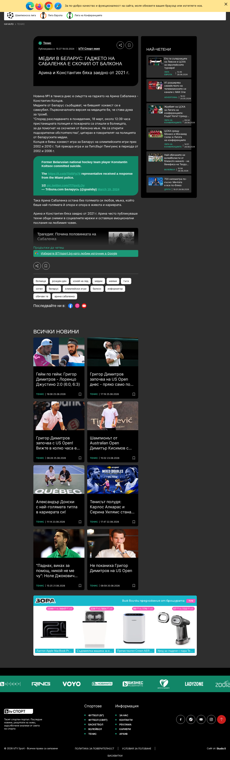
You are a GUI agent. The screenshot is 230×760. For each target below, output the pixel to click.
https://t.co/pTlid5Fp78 (64, 173)
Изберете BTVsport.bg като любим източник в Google (79, 253)
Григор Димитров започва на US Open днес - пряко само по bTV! (110, 379)
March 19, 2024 (108, 189)
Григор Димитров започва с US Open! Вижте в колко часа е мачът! (56, 443)
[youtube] (201, 719)
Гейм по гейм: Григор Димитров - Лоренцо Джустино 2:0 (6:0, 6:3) (58, 379)
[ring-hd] (38, 683)
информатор (115, 288)
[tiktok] (190, 719)
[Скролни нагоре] (221, 719)
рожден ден (59, 281)
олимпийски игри (75, 288)
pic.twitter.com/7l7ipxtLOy (66, 185)
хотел (39, 288)
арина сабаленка (64, 296)
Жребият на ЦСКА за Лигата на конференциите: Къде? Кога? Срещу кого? (175, 111)
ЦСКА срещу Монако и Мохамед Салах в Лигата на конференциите (175, 135)
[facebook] (180, 719)
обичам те (42, 296)
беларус (54, 288)
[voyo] (69, 683)
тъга (126, 281)
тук (190, 601)
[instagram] (211, 719)
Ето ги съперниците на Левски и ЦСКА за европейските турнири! (175, 63)
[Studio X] (221, 748)
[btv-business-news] (130, 683)
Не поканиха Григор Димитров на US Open (111, 568)
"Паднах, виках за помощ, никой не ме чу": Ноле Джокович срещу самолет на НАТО (55, 570)
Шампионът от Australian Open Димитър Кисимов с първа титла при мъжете (109, 443)
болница (41, 281)
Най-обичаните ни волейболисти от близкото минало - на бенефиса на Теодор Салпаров (176, 159)
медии (98, 281)
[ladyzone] (191, 683)
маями (113, 281)
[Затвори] (226, 4)
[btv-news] (99, 683)
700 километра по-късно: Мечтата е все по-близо (175, 181)
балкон (97, 288)
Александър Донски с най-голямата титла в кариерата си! (56, 506)
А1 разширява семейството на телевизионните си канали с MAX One (175, 87)
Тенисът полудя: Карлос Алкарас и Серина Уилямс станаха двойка (113, 507)
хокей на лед (80, 281)
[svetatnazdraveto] (161, 683)
